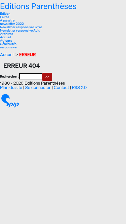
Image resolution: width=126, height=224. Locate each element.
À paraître (7, 20)
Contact (61, 87)
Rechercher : (9, 76)
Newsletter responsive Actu (20, 30)
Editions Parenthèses (38, 6)
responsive (8, 47)
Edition (5, 13)
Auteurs (6, 40)
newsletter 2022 (12, 23)
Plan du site (11, 87)
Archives (6, 34)
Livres (4, 17)
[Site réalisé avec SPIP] (10, 100)
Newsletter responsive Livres (21, 27)
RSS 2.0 (79, 87)
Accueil (5, 37)
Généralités (8, 44)
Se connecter (38, 87)
